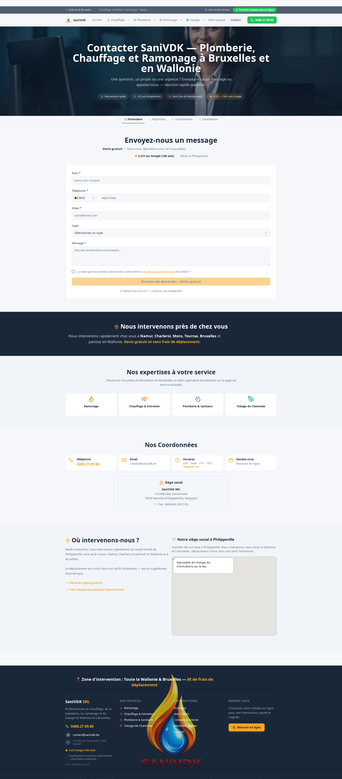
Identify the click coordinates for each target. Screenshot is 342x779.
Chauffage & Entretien (139, 714)
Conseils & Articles (186, 720)
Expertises (158, 119)
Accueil (97, 20)
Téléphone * (80, 191)
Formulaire (135, 119)
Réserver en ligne (249, 727)
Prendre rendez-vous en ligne (256, 9)
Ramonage (131, 708)
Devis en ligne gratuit (86, 583)
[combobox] (85, 198)
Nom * (76, 173)
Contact (236, 20)
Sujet (75, 226)
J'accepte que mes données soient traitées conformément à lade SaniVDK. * (134, 271)
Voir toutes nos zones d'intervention (97, 589)
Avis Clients (181, 714)
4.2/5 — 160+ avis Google (227, 96)
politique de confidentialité (160, 271)
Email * (77, 208)
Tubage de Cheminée (138, 726)
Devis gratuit (216, 20)
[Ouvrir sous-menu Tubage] (203, 20)
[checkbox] (73, 271)
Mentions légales (185, 726)
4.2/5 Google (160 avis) (82, 750)
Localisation (210, 119)
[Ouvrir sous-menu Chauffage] (128, 20)
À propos (180, 708)
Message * (79, 243)
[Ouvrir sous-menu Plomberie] (154, 20)
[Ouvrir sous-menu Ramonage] (181, 20)
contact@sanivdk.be (86, 735)
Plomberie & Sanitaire (138, 720)
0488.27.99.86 (264, 20)
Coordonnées (183, 119)
